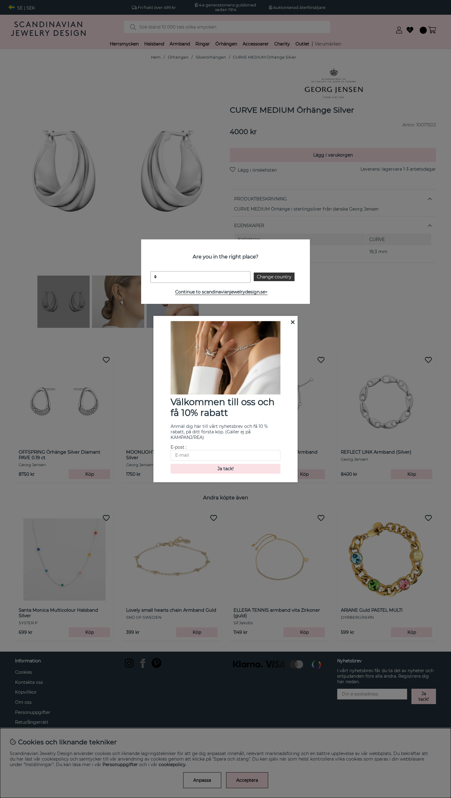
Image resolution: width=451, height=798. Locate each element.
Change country (274, 277)
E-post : (179, 447)
